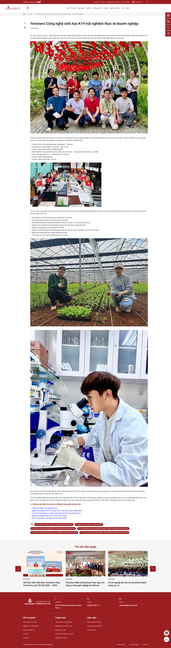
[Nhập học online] (168, 33)
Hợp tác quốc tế (29, 630)
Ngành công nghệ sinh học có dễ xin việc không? (49, 516)
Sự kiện (25, 638)
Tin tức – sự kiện (125, 8)
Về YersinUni (73, 8)
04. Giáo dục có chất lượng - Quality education (89, 524)
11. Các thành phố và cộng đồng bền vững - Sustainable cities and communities (54, 532)
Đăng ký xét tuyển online (63, 626)
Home (24, 14)
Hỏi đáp (126, 2)
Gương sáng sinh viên (95, 626)
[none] (137, 2)
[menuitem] (137, 2)
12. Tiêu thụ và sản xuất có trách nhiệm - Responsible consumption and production (104, 532)
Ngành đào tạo (81, 8)
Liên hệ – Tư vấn (100, 2)
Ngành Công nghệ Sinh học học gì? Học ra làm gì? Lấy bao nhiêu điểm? (57, 511)
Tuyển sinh (88, 8)
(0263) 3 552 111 (93, 605)
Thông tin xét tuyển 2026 (64, 622)
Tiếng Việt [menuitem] (139, 2)
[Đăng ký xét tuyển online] (168, 21)
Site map (145, 644)
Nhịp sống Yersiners (94, 622)
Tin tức (30, 14)
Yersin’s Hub (91, 630)
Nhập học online (61, 638)
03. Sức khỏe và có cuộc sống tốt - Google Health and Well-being (53, 524)
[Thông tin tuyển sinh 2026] (168, 15)
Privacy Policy (121, 644)
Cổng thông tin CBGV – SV (114, 2)
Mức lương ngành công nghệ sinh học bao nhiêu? (49, 518)
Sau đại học (105, 8)
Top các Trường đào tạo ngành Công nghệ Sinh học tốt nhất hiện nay (56, 513)
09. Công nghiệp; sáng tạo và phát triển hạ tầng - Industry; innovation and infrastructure (103, 528)
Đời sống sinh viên (97, 8)
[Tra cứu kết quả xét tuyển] (168, 27)
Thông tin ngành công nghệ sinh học (45, 508)
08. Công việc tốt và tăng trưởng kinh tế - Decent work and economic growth (53, 528)
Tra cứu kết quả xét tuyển (64, 634)
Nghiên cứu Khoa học (30, 626)
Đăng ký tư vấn (60, 630)
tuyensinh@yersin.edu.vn (128, 605)
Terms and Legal (134, 644)
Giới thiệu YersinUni (30, 622)
